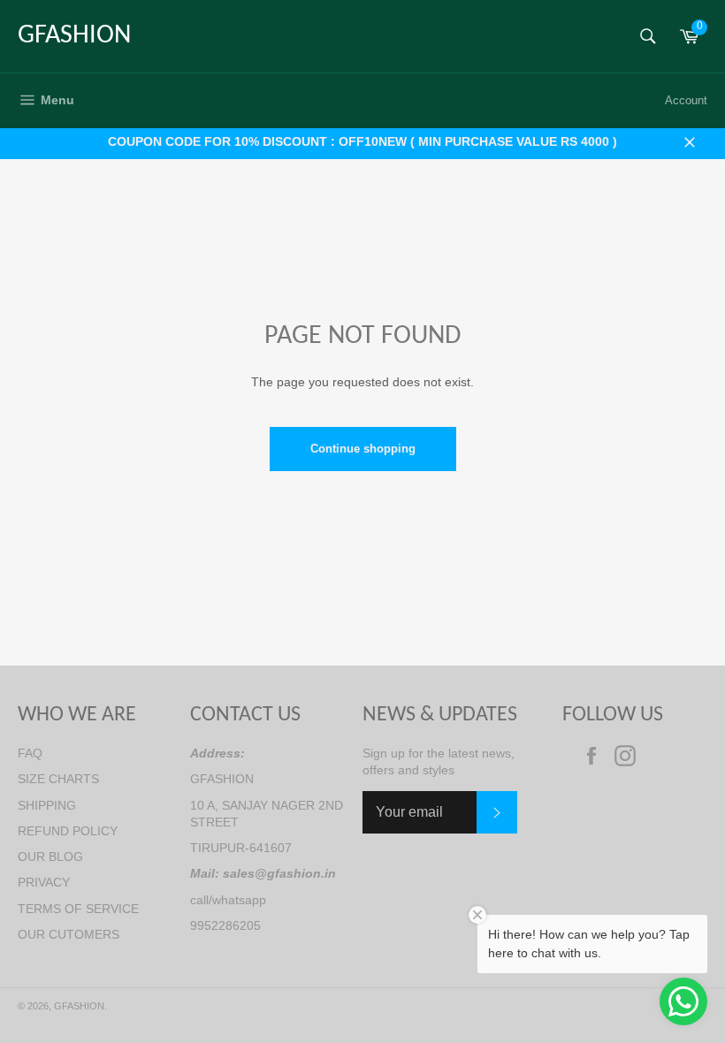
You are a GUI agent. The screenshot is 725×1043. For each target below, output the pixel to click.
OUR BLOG (50, 856)
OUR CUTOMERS (68, 934)
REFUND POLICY (68, 831)
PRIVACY (44, 882)
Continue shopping (363, 448)
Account (686, 100)
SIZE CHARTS (58, 779)
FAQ (30, 753)
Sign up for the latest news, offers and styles (438, 761)
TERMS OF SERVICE (78, 909)
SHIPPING (47, 805)
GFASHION (74, 35)
